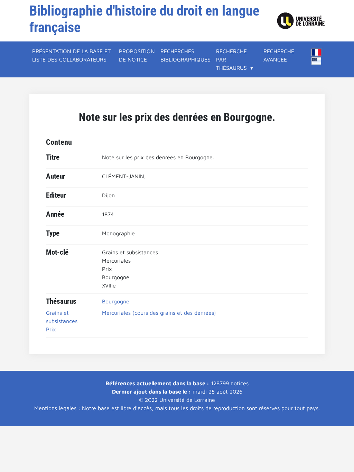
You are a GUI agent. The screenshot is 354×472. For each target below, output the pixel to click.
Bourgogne (115, 301)
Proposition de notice (137, 55)
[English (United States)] (316, 61)
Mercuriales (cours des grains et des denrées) (159, 313)
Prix (51, 329)
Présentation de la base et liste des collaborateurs (71, 55)
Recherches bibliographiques (185, 55)
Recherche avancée (278, 55)
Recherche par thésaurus (231, 59)
